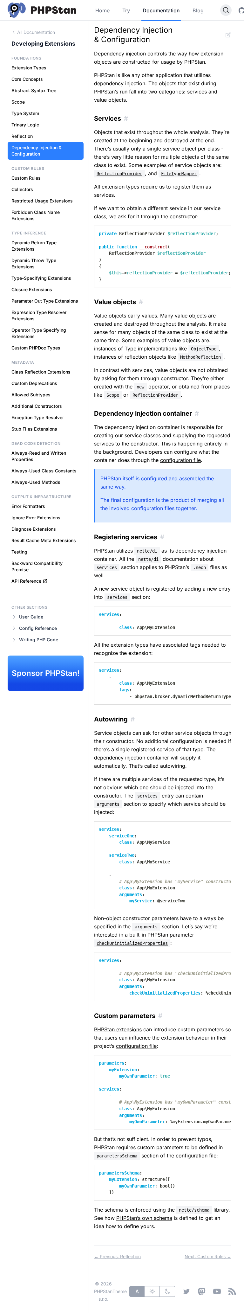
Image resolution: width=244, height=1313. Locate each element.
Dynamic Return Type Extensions (34, 246)
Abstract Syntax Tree (33, 90)
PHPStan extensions (118, 1029)
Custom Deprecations (34, 383)
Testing (19, 551)
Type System (25, 113)
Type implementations (151, 348)
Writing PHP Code (38, 639)
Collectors (22, 189)
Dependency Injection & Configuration (36, 151)
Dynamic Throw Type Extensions (33, 263)
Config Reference (38, 628)
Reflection (22, 136)
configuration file (180, 460)
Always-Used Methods (35, 482)
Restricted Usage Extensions (42, 200)
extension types (120, 186)
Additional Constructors (36, 406)
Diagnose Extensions (33, 529)
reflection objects (145, 357)
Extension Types (28, 67)
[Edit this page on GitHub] (228, 35)
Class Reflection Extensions (41, 372)
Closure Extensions (31, 289)
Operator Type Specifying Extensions (38, 333)
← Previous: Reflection (117, 1256)
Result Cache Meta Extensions (43, 540)
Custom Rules (26, 178)
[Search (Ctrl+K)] (226, 10)
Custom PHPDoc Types (35, 347)
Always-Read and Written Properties (38, 456)
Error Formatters (28, 506)
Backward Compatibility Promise (37, 566)
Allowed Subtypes (31, 394)
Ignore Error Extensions (35, 517)
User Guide (31, 616)
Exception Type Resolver (37, 417)
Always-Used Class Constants (44, 470)
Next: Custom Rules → (208, 1256)
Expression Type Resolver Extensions (38, 315)
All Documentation (36, 32)
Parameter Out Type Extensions (44, 301)
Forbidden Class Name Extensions (35, 215)
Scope (18, 102)
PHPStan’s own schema (144, 1218)
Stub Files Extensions (34, 429)
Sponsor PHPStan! (46, 673)
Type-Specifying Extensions (41, 278)
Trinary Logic (25, 124)
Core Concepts (27, 79)
